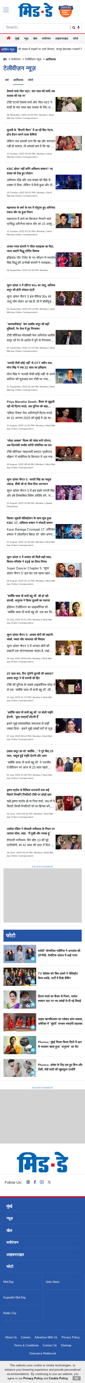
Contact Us (50, 1345)
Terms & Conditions (26, 1345)
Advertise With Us (46, 1337)
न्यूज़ (26, 38)
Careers (26, 1337)
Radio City (9, 1313)
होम (5, 59)
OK (76, 1378)
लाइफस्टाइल (61, 38)
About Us (11, 1337)
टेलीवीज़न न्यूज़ (33, 59)
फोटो (75, 38)
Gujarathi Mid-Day (14, 1297)
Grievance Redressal (42, 1353)
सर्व (6, 80)
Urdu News (53, 1281)
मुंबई (17, 38)
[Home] (9, 38)
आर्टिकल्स (18, 80)
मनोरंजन (46, 38)
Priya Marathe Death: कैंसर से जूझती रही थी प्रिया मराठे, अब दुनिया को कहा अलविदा (30, 406)
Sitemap (66, 1345)
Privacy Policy (70, 1337)
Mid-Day (8, 1281)
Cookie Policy (58, 1378)
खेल (35, 38)
